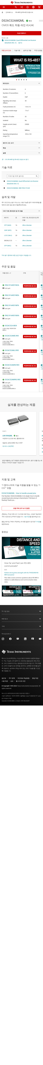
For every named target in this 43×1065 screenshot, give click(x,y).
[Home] (21, 2)
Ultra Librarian (27, 225)
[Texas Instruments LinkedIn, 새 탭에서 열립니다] (25, 639)
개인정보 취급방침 (23, 678)
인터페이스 (9, 12)
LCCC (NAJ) (8, 235)
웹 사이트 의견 (20, 681)
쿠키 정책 (12, 678)
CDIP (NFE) (7, 230)
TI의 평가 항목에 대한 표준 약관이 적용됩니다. (17, 255)
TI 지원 (37, 521)
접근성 (4, 678)
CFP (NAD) (7, 225)
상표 (11, 681)
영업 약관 (35, 678)
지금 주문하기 (21, 33)
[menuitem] (16, 7)
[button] (4, 7)
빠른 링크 (5, 619)
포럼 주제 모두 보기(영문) (21, 508)
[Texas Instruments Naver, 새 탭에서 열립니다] (17, 639)
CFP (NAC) (7, 245)
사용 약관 (27, 516)
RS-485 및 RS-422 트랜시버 (24, 12)
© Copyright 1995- (9, 686)
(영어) (20, 43)
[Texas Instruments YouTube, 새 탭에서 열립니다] (40, 639)
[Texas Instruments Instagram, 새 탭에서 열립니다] (3, 639)
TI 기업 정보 (5, 611)
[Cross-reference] (22, 7)
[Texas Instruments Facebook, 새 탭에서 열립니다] (10, 639)
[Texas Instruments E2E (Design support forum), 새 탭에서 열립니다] (32, 639)
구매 (3, 626)
